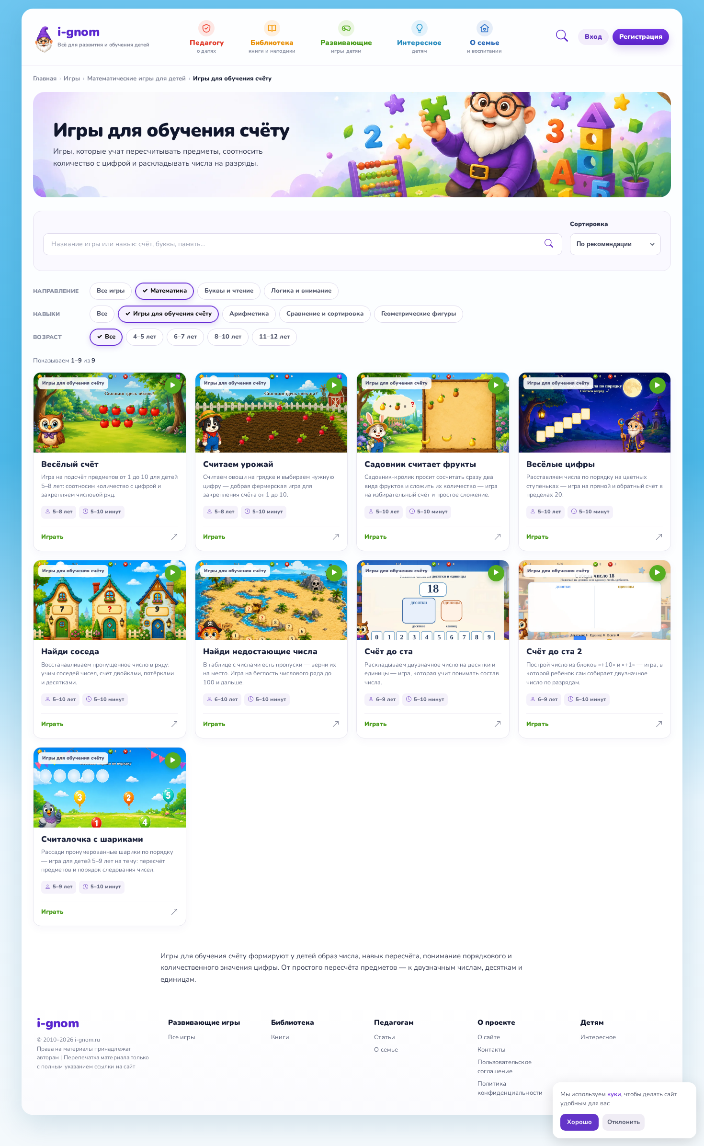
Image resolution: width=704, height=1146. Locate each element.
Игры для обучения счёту (172, 313)
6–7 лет (185, 336)
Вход (593, 36)
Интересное (598, 1037)
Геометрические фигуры (418, 313)
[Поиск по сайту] (565, 37)
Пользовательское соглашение (504, 1067)
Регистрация (640, 36)
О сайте (488, 1037)
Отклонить (623, 1122)
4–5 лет (144, 336)
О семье (385, 1049)
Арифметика (249, 313)
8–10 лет (228, 336)
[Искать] (548, 244)
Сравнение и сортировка (324, 313)
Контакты (491, 1049)
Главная (45, 78)
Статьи (384, 1037)
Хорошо (579, 1122)
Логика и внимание (301, 290)
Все (102, 313)
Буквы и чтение (228, 290)
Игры (72, 78)
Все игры (111, 290)
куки (614, 1094)
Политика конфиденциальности (510, 1088)
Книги (280, 1037)
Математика (168, 290)
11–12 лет (274, 336)
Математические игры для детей (136, 78)
